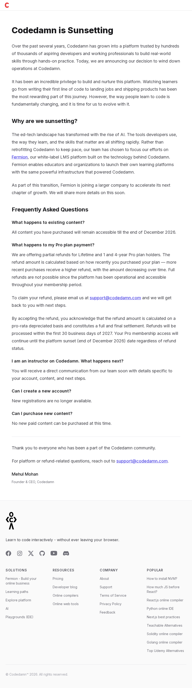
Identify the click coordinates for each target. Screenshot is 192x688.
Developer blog (65, 587)
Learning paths (17, 592)
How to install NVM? (162, 579)
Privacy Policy (111, 604)
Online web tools (66, 604)
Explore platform (18, 600)
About (104, 579)
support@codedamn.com (115, 297)
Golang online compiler (164, 642)
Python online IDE (160, 608)
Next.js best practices (163, 617)
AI (7, 608)
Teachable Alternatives (164, 625)
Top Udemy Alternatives (165, 651)
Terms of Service (113, 595)
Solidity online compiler (165, 634)
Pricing (58, 579)
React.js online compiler (165, 600)
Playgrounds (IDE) (19, 617)
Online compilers (65, 595)
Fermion (20, 157)
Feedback (107, 612)
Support (106, 587)
